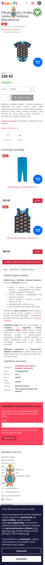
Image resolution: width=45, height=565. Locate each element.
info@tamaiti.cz (11, 488)
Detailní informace (9, 128)
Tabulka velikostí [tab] (27, 269)
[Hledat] (26, 3)
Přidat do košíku (24, 97)
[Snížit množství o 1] (10, 99)
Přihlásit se (9, 438)
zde (27, 533)
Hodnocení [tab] (14, 269)
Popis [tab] (5, 269)
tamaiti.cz (9, 499)
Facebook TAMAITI (12, 495)
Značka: (12, 32)
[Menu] (39, 3)
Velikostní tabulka (8, 121)
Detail (37, 200)
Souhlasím (21, 559)
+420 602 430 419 (12, 492)
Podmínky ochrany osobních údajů (15, 476)
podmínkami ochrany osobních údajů (20, 431)
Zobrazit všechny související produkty (22, 262)
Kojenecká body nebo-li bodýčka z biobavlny (25, 367)
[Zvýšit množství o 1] (10, 96)
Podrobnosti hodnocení (11, 29)
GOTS (18, 330)
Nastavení (21, 551)
